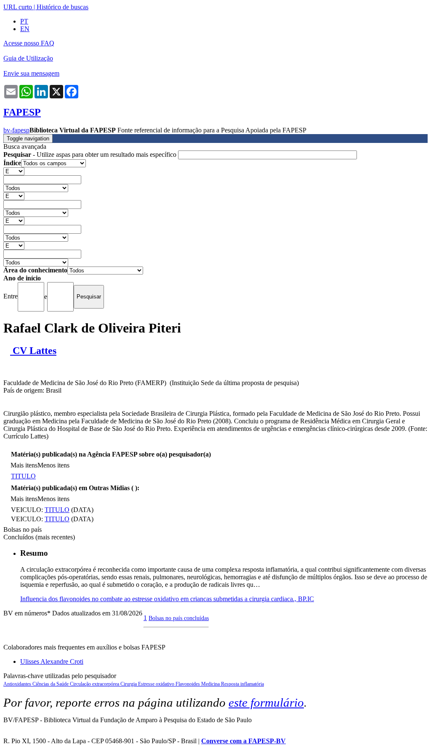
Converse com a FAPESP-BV (243, 740)
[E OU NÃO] (13, 170)
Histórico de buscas (62, 7)
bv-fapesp (16, 130)
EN (24, 28)
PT (24, 21)
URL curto (17, 7)
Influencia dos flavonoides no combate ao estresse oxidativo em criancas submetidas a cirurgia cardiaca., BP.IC (167, 598)
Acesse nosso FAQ (28, 43)
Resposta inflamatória (242, 684)
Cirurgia (129, 684)
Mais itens (24, 465)
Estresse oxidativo (157, 684)
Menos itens (53, 465)
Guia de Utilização (28, 58)
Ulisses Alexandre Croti (51, 661)
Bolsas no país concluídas (179, 618)
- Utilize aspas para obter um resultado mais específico (90, 154)
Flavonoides (188, 684)
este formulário (266, 702)
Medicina (211, 684)
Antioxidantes (17, 684)
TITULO (23, 476)
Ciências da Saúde (51, 684)
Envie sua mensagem (31, 73)
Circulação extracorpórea (95, 684)
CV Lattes (33, 350)
